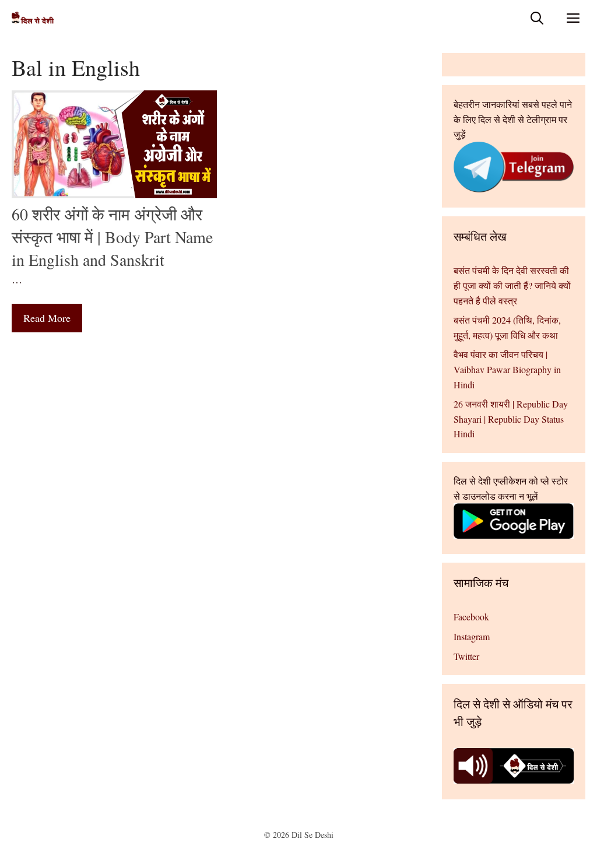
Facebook (471, 616)
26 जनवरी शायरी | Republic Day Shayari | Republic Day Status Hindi (511, 419)
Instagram (472, 636)
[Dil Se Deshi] (33, 18)
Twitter (466, 656)
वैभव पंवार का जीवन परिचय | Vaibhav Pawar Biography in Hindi (507, 369)
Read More (47, 318)
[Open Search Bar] (537, 18)
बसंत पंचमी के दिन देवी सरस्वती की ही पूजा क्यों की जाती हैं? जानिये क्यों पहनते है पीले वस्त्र (512, 285)
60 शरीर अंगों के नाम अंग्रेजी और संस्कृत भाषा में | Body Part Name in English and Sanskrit (112, 237)
